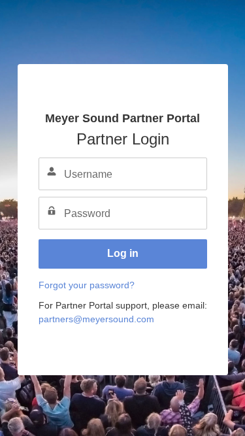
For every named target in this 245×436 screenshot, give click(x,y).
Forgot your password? (87, 285)
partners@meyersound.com (96, 319)
